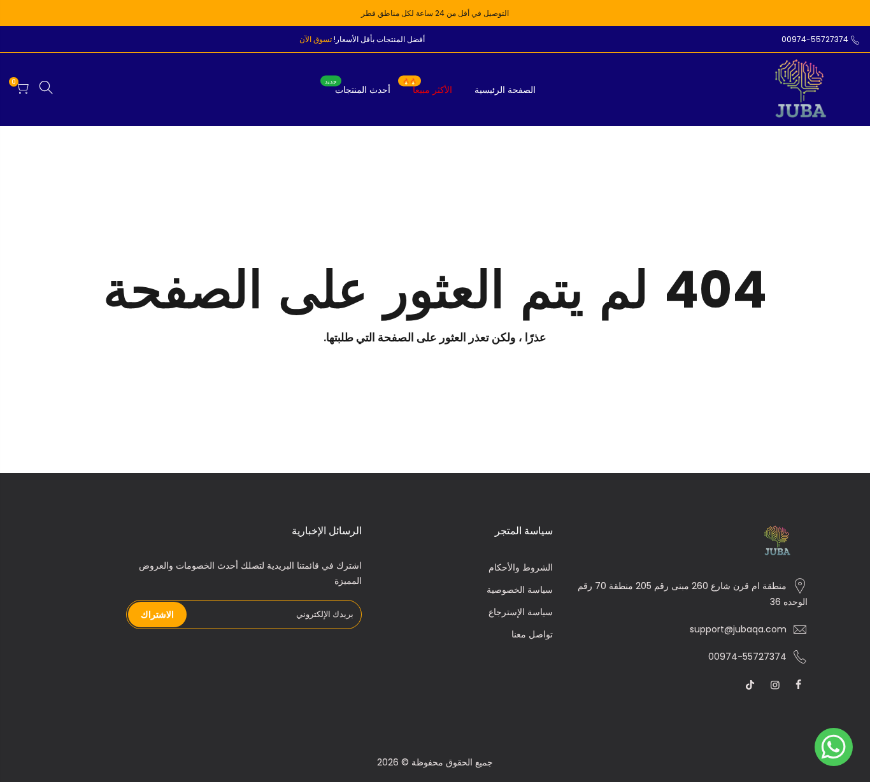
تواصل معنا (532, 634)
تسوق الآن (315, 39)
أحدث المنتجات (357, 86)
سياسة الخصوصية (520, 589)
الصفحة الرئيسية (505, 89)
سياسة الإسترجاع (520, 612)
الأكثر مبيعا (427, 86)
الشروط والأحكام (520, 567)
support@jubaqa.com (738, 629)
